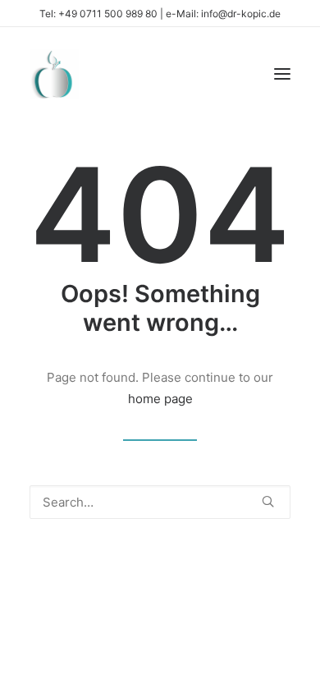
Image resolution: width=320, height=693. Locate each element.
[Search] (160, 502)
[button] (282, 74)
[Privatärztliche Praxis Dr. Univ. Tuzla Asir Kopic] (54, 74)
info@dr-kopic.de (241, 13)
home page (160, 398)
